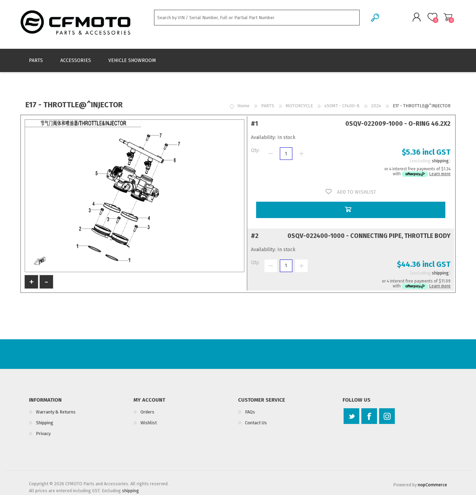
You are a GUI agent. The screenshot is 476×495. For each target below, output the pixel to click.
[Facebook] (369, 416)
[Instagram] (387, 416)
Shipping (44, 422)
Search (375, 17)
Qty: (255, 150)
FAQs (250, 412)
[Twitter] (351, 416)
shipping (440, 160)
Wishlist (148, 422)
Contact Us (256, 422)
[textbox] (257, 17)
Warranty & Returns (56, 412)
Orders (147, 412)
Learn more (440, 173)
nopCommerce (432, 484)
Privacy (43, 433)
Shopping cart (448, 17)
